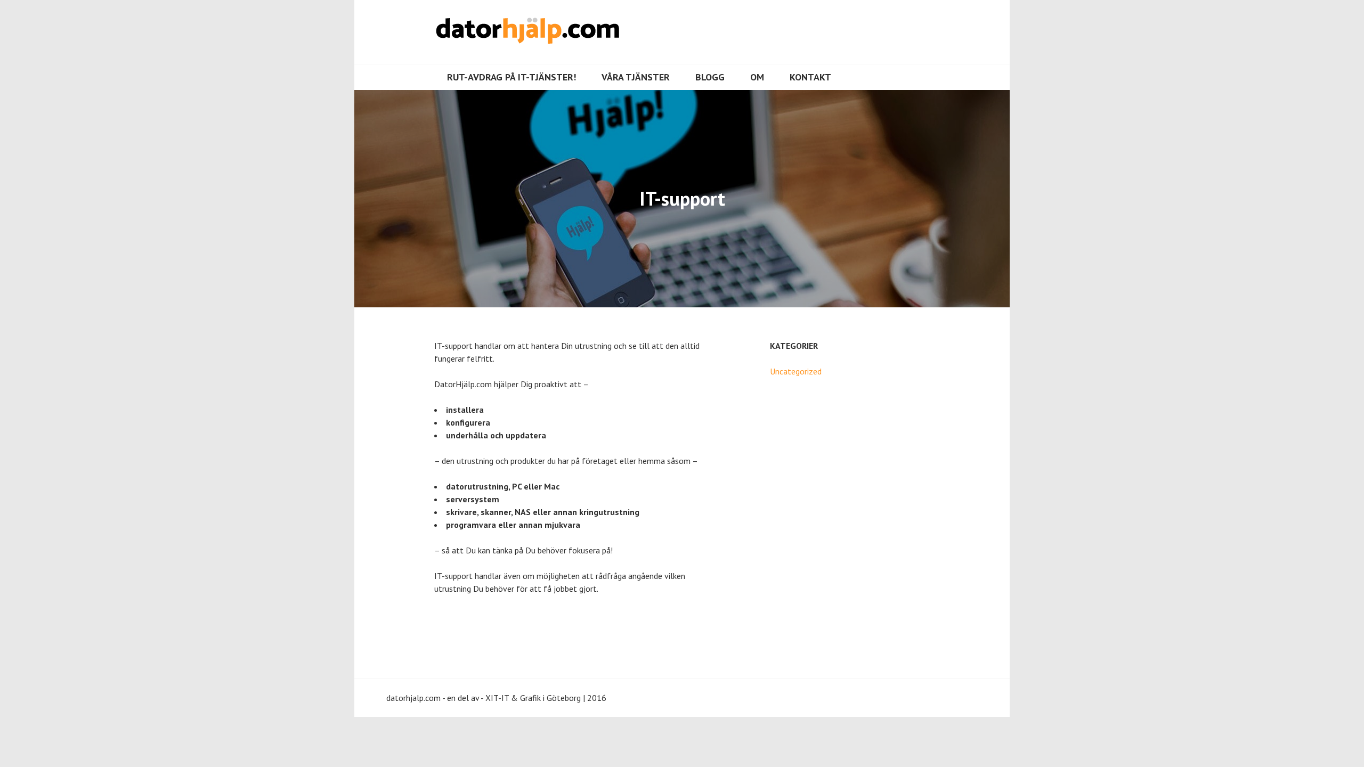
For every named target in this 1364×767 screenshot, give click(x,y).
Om (757, 77)
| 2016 (594, 697)
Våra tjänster (636, 77)
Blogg (710, 77)
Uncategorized (796, 371)
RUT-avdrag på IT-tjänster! (511, 77)
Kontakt (810, 77)
